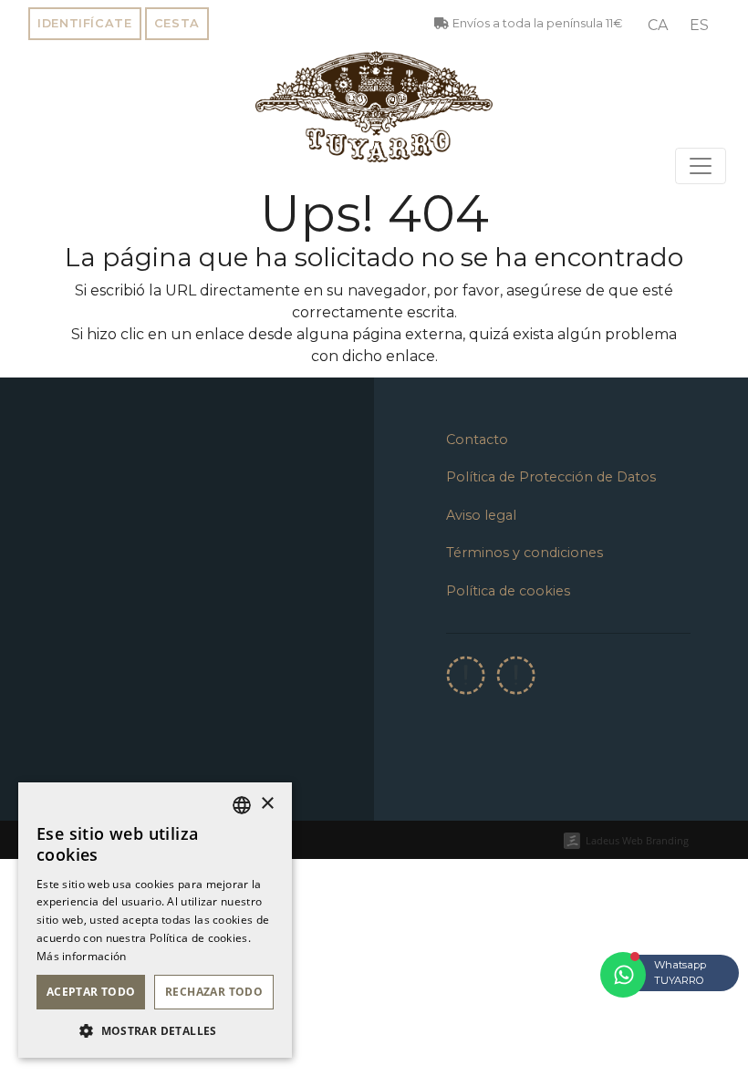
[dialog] (155, 920)
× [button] (267, 804)
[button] (155, 1030)
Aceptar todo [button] (91, 991)
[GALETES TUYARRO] (374, 106)
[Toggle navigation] (700, 166)
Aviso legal (481, 515)
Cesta (177, 23)
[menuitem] (658, 25)
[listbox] (242, 805)
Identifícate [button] (84, 23)
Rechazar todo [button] (214, 991)
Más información (81, 956)
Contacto (477, 439)
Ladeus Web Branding (637, 840)
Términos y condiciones (524, 552)
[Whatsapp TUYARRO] (623, 975)
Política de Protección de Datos (551, 477)
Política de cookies (508, 591)
